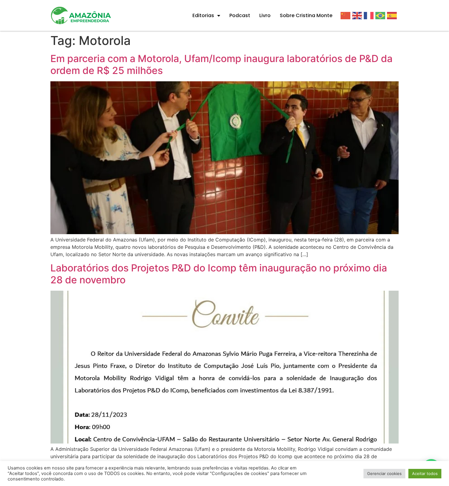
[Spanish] (393, 15)
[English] (358, 15)
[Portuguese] (381, 15)
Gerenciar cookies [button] (384, 473)
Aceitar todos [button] (425, 473)
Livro (265, 15)
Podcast (239, 15)
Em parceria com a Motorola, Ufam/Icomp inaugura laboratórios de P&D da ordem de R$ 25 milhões (221, 64)
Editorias (203, 15)
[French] (369, 15)
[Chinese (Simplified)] (346, 15)
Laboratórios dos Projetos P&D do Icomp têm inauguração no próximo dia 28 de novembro (218, 273)
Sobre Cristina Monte (306, 15)
